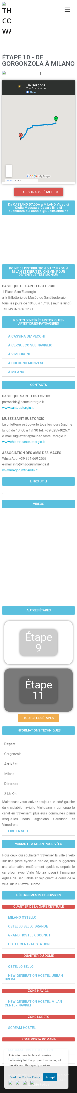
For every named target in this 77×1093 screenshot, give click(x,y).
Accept (50, 1077)
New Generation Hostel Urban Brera (34, 977)
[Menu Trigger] (67, 9)
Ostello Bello (21, 967)
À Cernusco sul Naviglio (30, 345)
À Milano (16, 372)
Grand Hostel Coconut (29, 935)
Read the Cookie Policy (24, 1077)
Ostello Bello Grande (28, 926)
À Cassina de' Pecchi (26, 336)
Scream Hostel (22, 1028)
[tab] (38, 831)
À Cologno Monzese (26, 363)
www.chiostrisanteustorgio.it (23, 442)
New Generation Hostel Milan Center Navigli (33, 1003)
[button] (38, 730)
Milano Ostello (22, 917)
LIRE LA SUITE (19, 831)
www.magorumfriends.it (19, 470)
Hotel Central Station (29, 944)
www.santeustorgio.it (18, 408)
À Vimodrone (19, 354)
